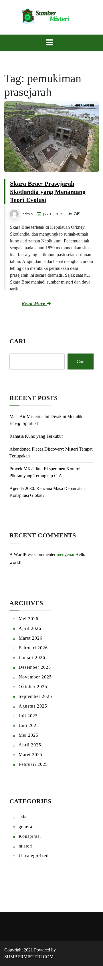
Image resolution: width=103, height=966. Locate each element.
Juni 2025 (29, 725)
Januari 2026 (32, 657)
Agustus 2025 (33, 706)
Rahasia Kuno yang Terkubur (36, 436)
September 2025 (35, 696)
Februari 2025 (33, 764)
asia (23, 816)
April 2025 (30, 744)
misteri (26, 846)
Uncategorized (34, 855)
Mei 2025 (28, 735)
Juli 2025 (28, 715)
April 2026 (30, 628)
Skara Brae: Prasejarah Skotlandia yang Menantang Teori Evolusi (48, 192)
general (26, 826)
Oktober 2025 (33, 686)
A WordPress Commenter (32, 554)
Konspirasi (30, 836)
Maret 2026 (30, 638)
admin (28, 213)
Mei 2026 (28, 618)
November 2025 (35, 676)
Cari (17, 341)
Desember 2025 (35, 667)
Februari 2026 (33, 647)
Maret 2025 (30, 754)
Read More (34, 303)
